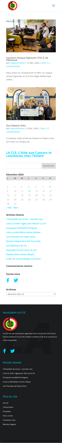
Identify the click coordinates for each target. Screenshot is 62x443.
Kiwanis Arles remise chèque (20, 254)
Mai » (16, 207)
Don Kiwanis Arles (16, 125)
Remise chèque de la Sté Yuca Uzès (23, 241)
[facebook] (8, 280)
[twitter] (16, 280)
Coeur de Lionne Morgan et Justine (23, 258)
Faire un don (8, 415)
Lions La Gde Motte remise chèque (23, 232)
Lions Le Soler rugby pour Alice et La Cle (26, 223)
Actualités (7, 411)
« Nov (9, 207)
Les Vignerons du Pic (16, 245)
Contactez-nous (9, 420)
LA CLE (5, 403)
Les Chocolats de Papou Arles (20, 236)
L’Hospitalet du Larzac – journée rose (24, 219)
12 (29, 191)
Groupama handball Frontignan (21, 228)
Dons (44, 62)
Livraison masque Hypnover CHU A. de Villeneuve (27, 59)
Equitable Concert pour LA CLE (21, 250)
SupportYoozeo (17, 62)
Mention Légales (9, 424)
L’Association (8, 407)
